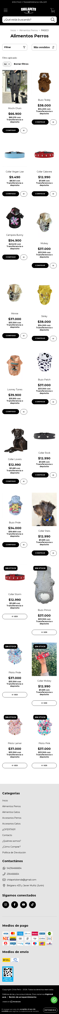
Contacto (7, 835)
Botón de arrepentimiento (22, 997)
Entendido (50, 1010)
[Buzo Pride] (23, 544)
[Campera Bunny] (23, 257)
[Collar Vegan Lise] (23, 194)
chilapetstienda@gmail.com (21, 879)
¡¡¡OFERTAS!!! (8, 829)
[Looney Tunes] (23, 411)
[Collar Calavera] (53, 194)
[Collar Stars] (53, 553)
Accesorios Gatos (11, 823)
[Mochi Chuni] (23, 130)
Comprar (11, 130)
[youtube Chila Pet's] (23, 904)
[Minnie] (23, 335)
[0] (52, 11)
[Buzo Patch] (53, 402)
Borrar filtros (21, 64)
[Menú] (5, 10)
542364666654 (14, 868)
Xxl (5, 64)
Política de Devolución (14, 852)
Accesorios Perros (11, 818)
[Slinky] (53, 338)
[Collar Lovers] (23, 481)
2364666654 (13, 874)
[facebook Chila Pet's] (14, 904)
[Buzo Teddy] (53, 122)
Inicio (13, 30)
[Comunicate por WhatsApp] (54, 1000)
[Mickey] (53, 265)
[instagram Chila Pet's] (5, 904)
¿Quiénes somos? (11, 841)
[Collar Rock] (53, 475)
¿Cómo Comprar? (11, 846)
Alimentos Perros (28, 30)
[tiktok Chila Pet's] (32, 904)
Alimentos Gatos (11, 812)
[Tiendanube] (11, 1002)
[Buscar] (52, 19)
